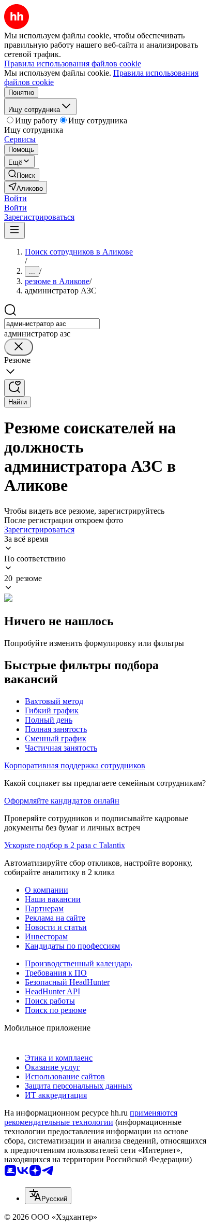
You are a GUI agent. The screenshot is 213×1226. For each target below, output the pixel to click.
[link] (21, 174)
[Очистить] (18, 347)
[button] (15, 198)
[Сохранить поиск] (14, 388)
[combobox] (52, 323)
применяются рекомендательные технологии (90, 1117)
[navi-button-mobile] (14, 230)
